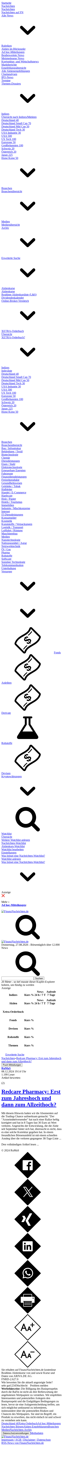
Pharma (5, 552)
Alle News (7, 15)
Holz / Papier (8, 498)
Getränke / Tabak (10, 486)
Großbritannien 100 (12, 145)
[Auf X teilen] (27, 1204)
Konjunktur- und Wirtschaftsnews (20, 61)
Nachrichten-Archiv (21, 1429)
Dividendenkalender (12, 297)
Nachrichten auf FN (12, 12)
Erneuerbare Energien (13, 470)
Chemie (5, 457)
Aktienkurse (8, 288)
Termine (5, 80)
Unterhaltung (8, 568)
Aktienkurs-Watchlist (13, 846)
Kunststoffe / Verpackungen (16, 524)
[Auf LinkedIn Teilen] (27, 1258)
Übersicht (6, 334)
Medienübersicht (10, 224)
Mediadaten (36, 1433)
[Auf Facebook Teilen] (27, 1177)
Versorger (6, 571)
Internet (5, 511)
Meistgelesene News (12, 58)
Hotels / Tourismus (11, 501)
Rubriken (6, 45)
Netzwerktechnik (10, 546)
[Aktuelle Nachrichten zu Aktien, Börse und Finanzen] (15, 911)
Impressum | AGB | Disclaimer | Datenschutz (26, 1439)
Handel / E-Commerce (13, 492)
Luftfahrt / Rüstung (12, 530)
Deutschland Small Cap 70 (16, 123)
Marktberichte (9, 64)
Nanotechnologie (10, 539)
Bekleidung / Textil (12, 451)
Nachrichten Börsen (12, 1426)
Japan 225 (7, 154)
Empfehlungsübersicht (13, 67)
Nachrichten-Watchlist (13, 843)
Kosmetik (6, 520)
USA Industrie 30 (11, 132)
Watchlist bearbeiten (12, 849)
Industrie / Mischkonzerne (15, 508)
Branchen (6, 188)
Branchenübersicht (11, 191)
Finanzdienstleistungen (14, 476)
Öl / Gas (6, 549)
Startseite (6, 2)
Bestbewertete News (12, 55)
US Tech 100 (8, 139)
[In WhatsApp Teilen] (27, 1285)
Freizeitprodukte (10, 479)
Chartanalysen (9, 74)
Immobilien (7, 505)
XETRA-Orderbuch (12, 331)
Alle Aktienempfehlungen (15, 70)
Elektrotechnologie (11, 467)
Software (6, 558)
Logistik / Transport (12, 527)
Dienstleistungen (10, 460)
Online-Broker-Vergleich (15, 300)
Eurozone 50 (8, 142)
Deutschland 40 (10, 120)
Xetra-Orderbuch (28, 1423)
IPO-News (7, 77)
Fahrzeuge (7, 473)
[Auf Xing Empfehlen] (27, 1231)
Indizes (5, 113)
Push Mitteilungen (12, 1065)
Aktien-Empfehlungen (35, 1426)
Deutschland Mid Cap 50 (15, 126)
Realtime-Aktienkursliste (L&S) (19, 294)
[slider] (6, 1080)
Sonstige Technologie (13, 561)
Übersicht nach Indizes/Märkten (19, 116)
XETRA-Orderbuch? (13, 337)
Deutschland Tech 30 (13, 129)
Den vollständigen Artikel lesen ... (20, 1144)
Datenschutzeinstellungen (16, 1433)
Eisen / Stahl (8, 464)
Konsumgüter (8, 517)
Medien (5, 221)
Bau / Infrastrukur (11, 448)
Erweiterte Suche (10, 258)
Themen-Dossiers (11, 83)
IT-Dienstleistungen (12, 514)
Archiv (5, 227)
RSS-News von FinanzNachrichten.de (22, 1442)
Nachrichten (8, 6)
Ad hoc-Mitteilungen (12, 52)
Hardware (6, 495)
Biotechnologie (9, 454)
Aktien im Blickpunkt (13, 48)
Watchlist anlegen (11, 858)
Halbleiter (6, 489)
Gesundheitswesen (11, 483)
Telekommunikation (12, 565)
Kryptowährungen (11, 776)
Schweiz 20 (7, 148)
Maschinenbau (9, 533)
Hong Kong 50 (9, 158)
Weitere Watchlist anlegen (15, 839)
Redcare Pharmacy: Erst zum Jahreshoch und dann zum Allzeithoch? (31, 1098)
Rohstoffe (6, 555)
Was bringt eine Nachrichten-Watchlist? (23, 855)
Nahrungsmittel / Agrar (14, 543)
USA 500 (6, 135)
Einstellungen (8, 852)
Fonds (57, 652)
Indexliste (6, 370)
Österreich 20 (8, 151)
